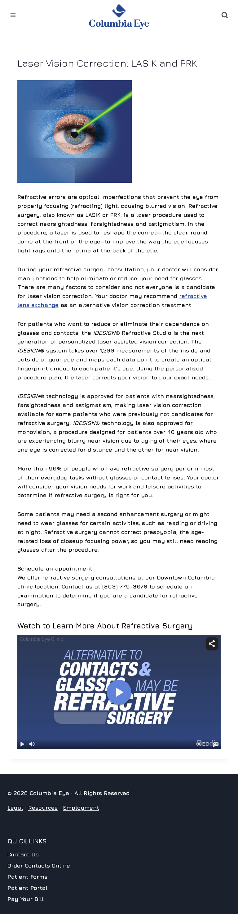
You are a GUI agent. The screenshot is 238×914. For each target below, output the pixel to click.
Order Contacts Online (38, 865)
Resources (43, 807)
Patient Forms (27, 876)
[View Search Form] (225, 15)
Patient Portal (27, 888)
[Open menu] (13, 15)
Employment (81, 807)
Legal (15, 807)
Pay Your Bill (25, 899)
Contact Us (23, 854)
